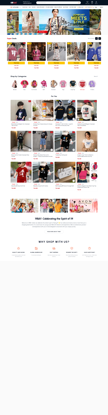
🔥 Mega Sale (80, 7)
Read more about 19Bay (54, 231)
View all (95, 76)
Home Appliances (41, 7)
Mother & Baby (73, 7)
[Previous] (96, 38)
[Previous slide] (9, 20)
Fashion (33, 7)
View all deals (91, 38)
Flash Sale (24, 7)
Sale (30, 7)
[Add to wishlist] (30, 119)
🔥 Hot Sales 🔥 (88, 7)
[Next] (99, 38)
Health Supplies (58, 7)
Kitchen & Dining (49, 7)
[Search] (79, 3)
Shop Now (53, 32)
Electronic (65, 7)
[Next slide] (99, 20)
